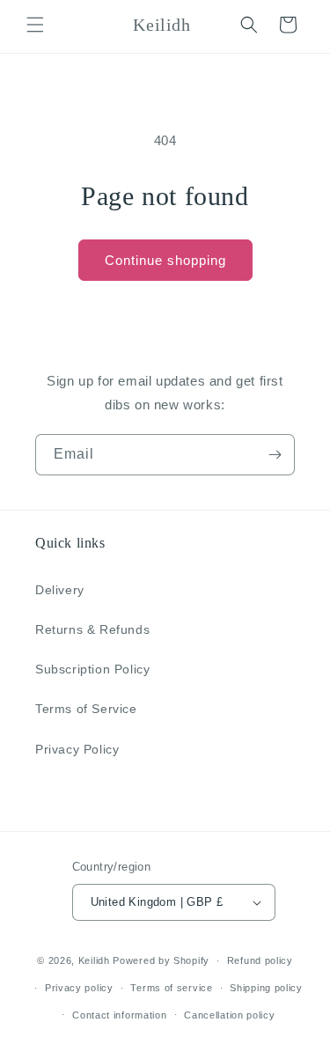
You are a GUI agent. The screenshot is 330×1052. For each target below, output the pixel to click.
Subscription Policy (92, 669)
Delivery (59, 590)
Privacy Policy (77, 749)
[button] (35, 24)
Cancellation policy (229, 1015)
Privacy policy (79, 987)
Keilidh (94, 960)
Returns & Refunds (92, 629)
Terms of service (171, 987)
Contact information (119, 1015)
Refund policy (260, 960)
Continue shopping (165, 260)
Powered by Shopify (161, 960)
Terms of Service (86, 709)
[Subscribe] (274, 454)
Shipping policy (266, 987)
